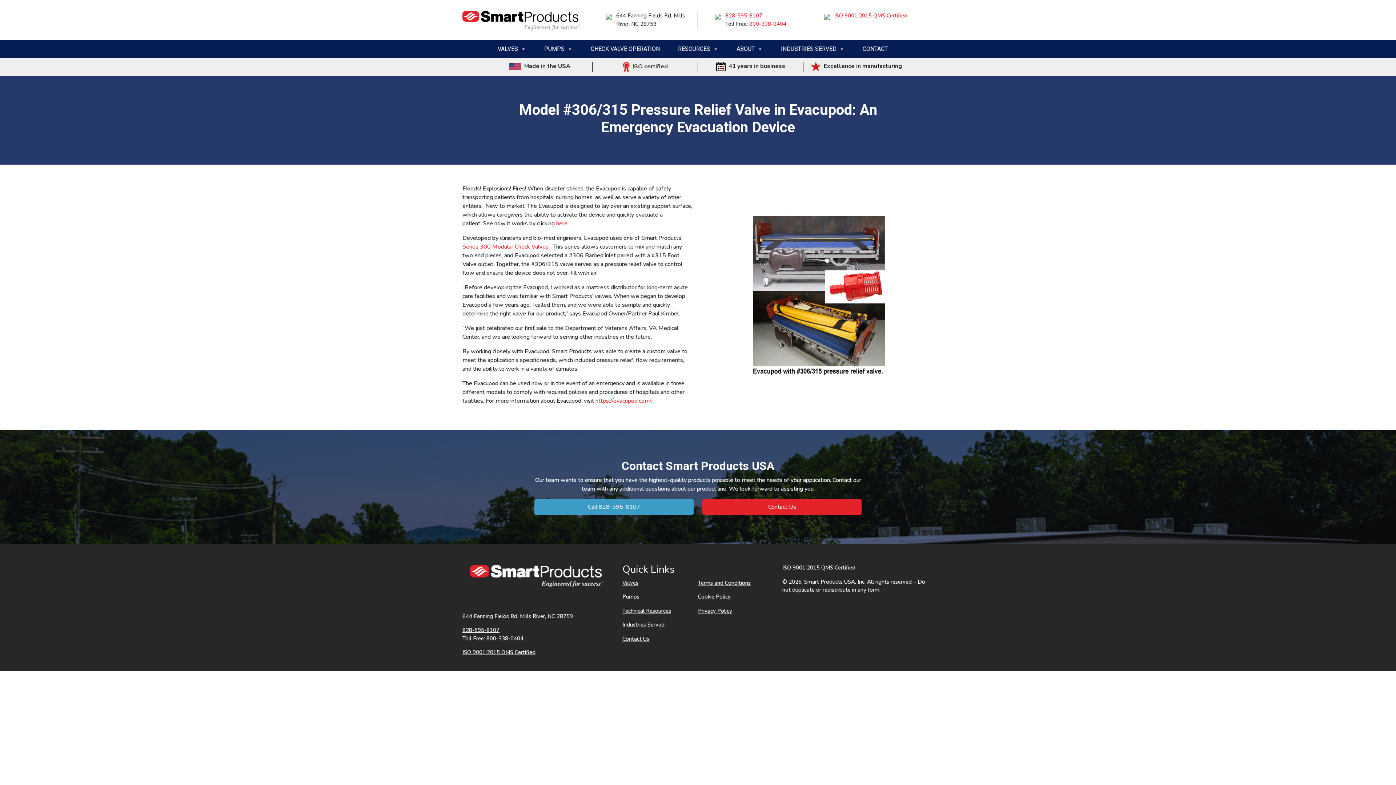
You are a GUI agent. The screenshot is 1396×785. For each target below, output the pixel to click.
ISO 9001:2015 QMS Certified (870, 15)
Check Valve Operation (625, 48)
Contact (875, 48)
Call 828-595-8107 (614, 507)
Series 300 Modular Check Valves (505, 247)
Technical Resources (646, 611)
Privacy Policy (715, 611)
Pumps (554, 48)
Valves (508, 48)
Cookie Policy (714, 596)
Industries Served (809, 48)
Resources (694, 48)
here (561, 224)
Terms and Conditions (724, 583)
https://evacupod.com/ (623, 401)
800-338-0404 (767, 24)
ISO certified (649, 67)
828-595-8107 (743, 15)
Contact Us (782, 507)
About (746, 48)
